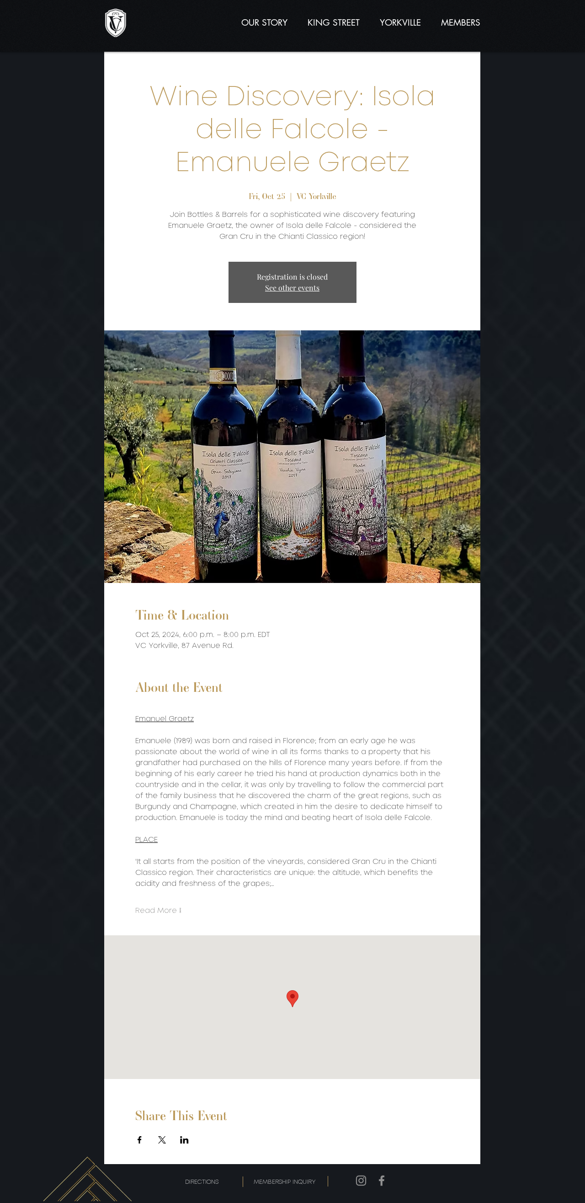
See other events (292, 287)
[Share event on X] (162, 1140)
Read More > (158, 910)
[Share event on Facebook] (139, 1140)
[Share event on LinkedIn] (184, 1140)
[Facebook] (381, 1180)
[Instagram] (361, 1180)
